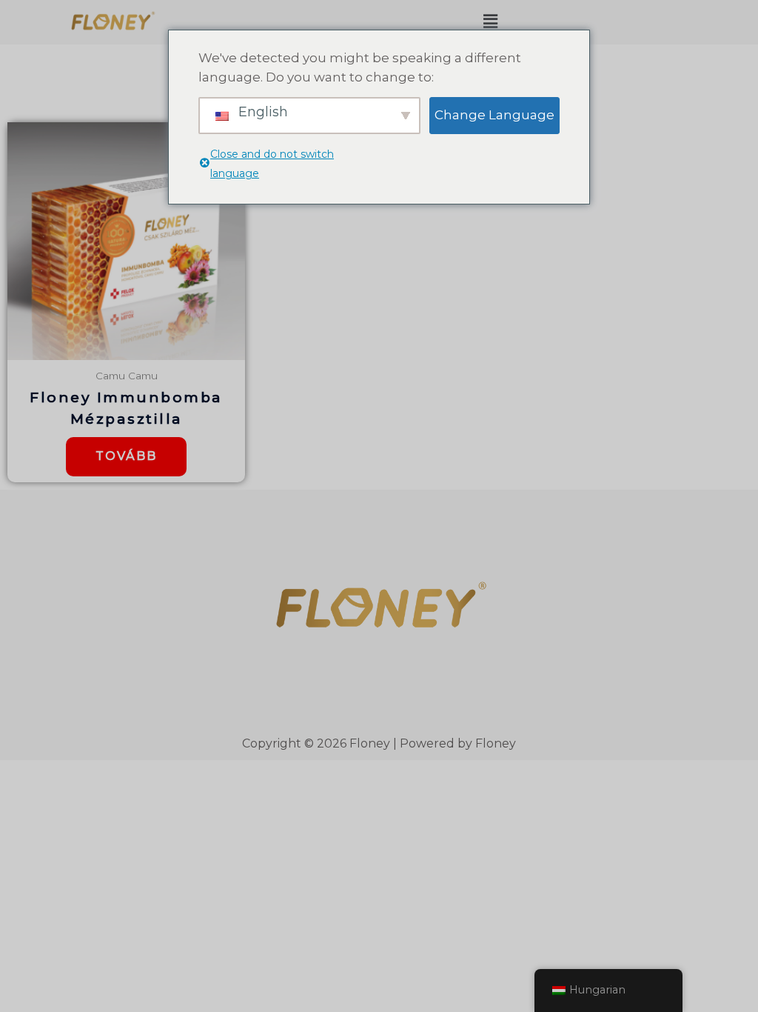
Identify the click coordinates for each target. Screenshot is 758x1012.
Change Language (494, 114)
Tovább (126, 456)
